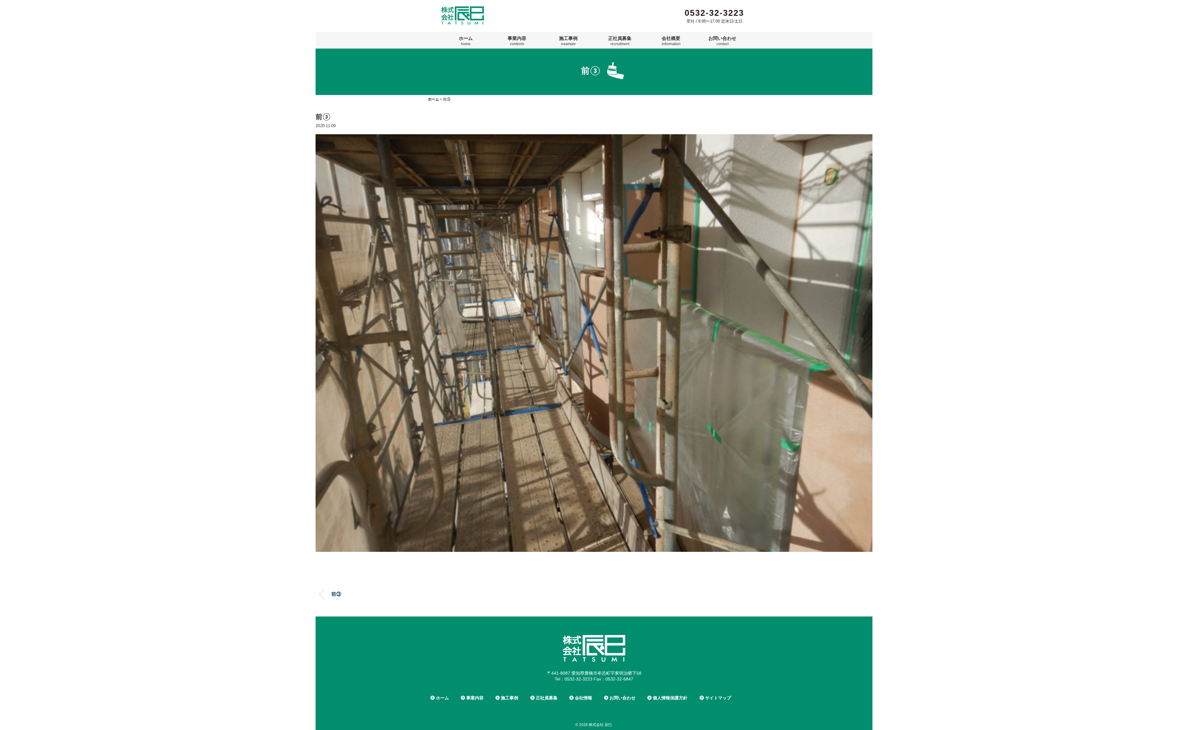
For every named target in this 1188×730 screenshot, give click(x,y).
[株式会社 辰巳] (462, 8)
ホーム (466, 41)
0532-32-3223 (714, 13)
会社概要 (671, 41)
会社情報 (583, 697)
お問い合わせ (722, 41)
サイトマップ (717, 697)
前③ (336, 594)
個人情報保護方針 (669, 697)
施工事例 (568, 41)
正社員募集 (619, 41)
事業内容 (517, 41)
